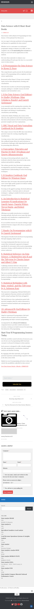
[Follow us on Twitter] (24, 11)
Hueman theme (25, 600)
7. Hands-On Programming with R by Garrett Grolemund (16, 232)
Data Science (20, 389)
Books (7, 389)
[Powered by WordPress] (11, 600)
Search (3, 505)
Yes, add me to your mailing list (14, 488)
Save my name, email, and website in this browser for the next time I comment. (15, 476)
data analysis (13, 389)
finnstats (6, 32)
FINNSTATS (5, 2)
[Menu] (32, 2)
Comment (6, 451)
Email (19, 462)
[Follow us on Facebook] (32, 11)
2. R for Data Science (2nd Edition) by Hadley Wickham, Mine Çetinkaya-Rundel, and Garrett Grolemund (16, 98)
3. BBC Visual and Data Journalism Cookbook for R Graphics (16, 127)
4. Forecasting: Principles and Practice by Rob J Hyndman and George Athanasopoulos (15, 152)
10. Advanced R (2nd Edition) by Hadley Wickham (15, 310)
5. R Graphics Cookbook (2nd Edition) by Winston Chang (14, 176)
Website (5, 468)
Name (5, 462)
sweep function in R (6, 436)
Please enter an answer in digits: (12, 480)
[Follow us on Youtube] (29, 11)
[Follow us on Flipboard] (26, 11)
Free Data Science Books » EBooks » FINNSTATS (14, 366)
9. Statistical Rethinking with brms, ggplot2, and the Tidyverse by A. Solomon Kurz (16, 285)
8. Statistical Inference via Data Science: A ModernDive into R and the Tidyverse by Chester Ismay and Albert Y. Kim (16, 258)
